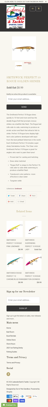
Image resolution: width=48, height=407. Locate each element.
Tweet (12, 196)
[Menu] (32, 8)
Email (22, 201)
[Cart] (38, 8)
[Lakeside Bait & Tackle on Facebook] (8, 374)
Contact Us (10, 405)
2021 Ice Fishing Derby (15, 348)
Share (23, 196)
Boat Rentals (11, 336)
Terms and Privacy (13, 363)
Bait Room (10, 332)
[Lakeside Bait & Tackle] (16, 18)
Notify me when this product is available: (21, 94)
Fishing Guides (12, 352)
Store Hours (11, 344)
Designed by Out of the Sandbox (18, 389)
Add (11, 201)
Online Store (11, 340)
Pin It (33, 196)
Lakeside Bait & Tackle (20, 382)
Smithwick (18, 188)
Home (9, 328)
